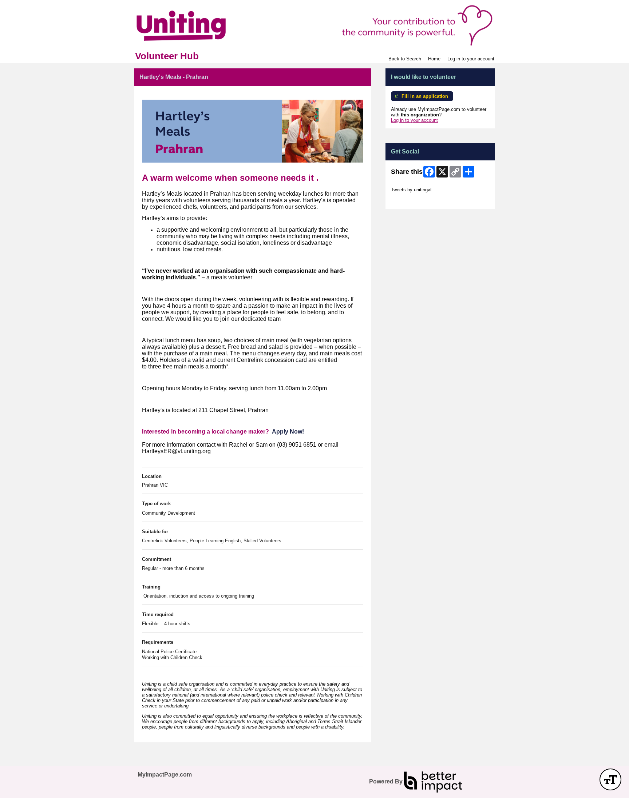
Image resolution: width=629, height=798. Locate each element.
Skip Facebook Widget (415, 200)
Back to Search (404, 58)
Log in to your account (470, 58)
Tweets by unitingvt (411, 189)
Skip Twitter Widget (411, 184)
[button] (610, 779)
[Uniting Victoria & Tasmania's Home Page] (314, 25)
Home (434, 58)
